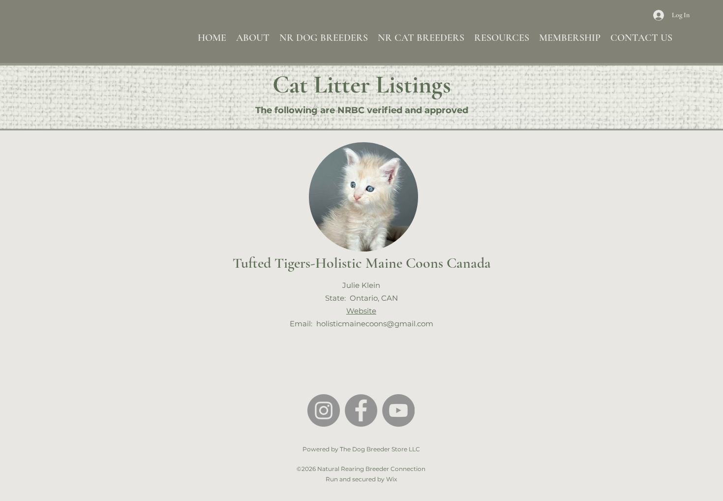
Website (361, 310)
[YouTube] (398, 410)
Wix (391, 479)
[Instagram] (323, 410)
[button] (252, 38)
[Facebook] (361, 410)
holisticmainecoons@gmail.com (374, 323)
